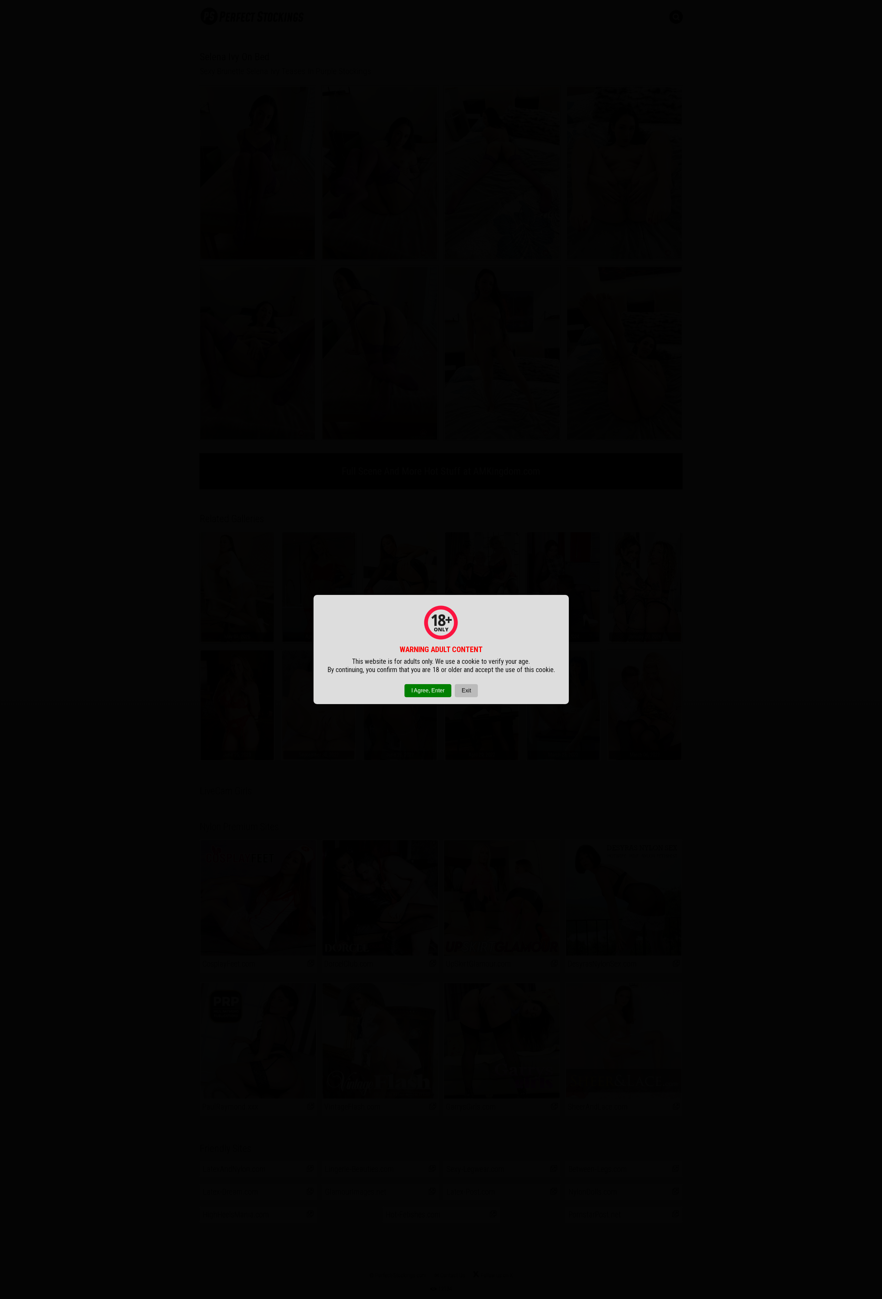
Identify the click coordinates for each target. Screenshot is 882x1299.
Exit (466, 690)
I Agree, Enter (427, 690)
